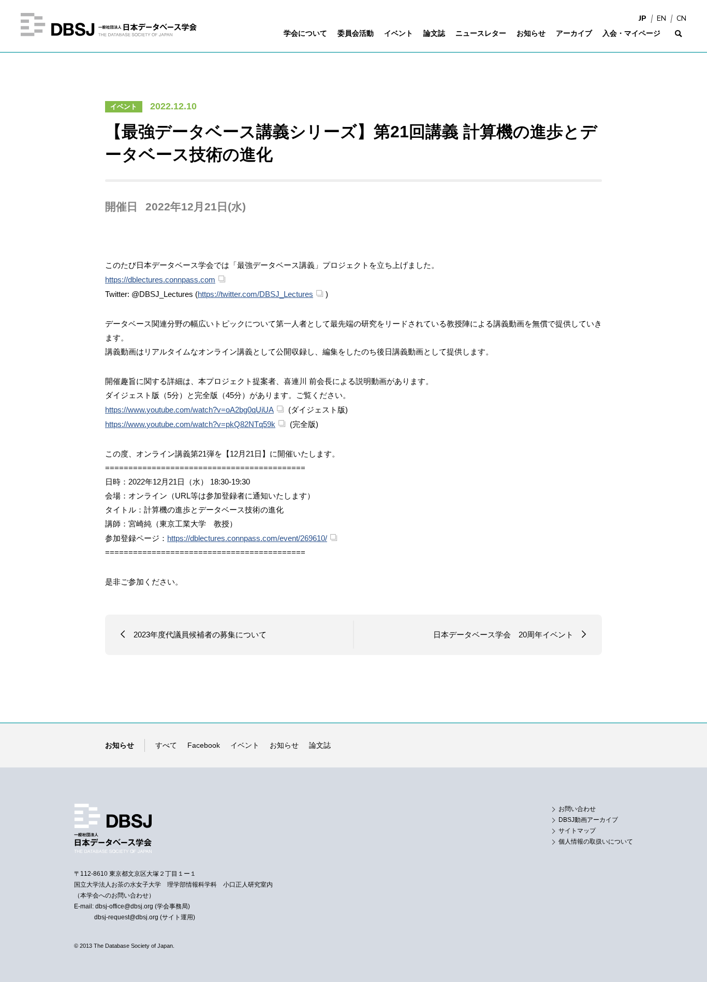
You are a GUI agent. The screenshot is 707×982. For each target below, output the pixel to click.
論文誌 (320, 745)
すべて (166, 745)
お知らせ (284, 745)
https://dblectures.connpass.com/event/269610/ (247, 538)
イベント (123, 106)
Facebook (203, 745)
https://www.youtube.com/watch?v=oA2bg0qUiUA (189, 409)
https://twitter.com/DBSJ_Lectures (255, 294)
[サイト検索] (678, 40)
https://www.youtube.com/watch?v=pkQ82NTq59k (190, 424)
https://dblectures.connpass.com (160, 279)
